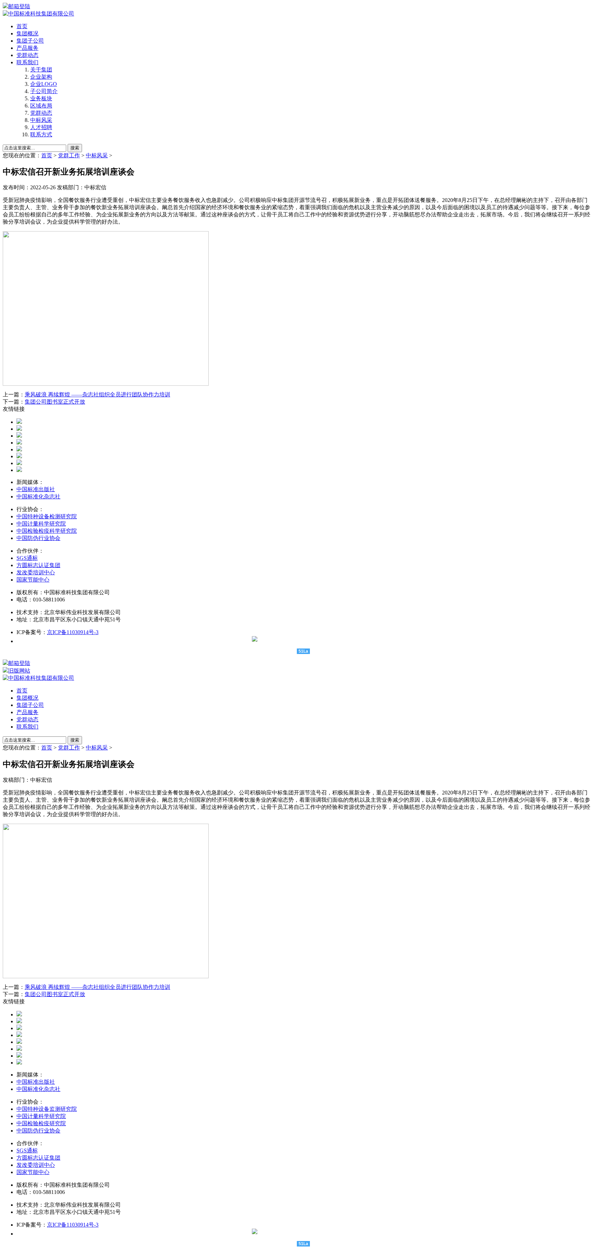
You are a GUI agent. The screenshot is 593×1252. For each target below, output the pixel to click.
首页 (21, 26)
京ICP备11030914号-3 (72, 632)
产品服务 (27, 48)
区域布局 (41, 106)
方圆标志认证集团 (38, 565)
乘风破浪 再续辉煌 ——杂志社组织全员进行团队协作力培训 (97, 394)
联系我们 (27, 62)
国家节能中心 (32, 580)
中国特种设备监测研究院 (46, 1109)
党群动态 (27, 55)
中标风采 (41, 120)
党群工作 (69, 155)
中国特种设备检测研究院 (46, 516)
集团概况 (27, 33)
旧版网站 (19, 671)
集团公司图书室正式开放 (55, 402)
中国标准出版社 (35, 489)
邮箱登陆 (19, 6)
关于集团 (41, 69)
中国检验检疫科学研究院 (46, 531)
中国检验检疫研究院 (41, 1123)
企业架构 (41, 77)
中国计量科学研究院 (41, 524)
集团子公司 (30, 41)
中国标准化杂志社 (38, 496)
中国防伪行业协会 (38, 538)
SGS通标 (27, 558)
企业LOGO (43, 84)
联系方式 (41, 134)
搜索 (74, 147)
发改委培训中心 (35, 572)
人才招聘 (41, 127)
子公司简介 (44, 91)
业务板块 (41, 98)
